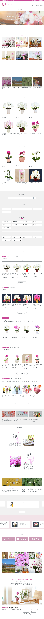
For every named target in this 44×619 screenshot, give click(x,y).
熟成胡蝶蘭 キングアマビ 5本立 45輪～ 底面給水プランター (16, 274)
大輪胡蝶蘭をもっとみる (22, 313)
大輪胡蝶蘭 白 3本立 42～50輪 (34, 182)
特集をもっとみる (22, 66)
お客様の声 (25, 609)
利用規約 (32, 611)
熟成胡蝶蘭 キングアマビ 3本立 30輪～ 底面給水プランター (6, 274)
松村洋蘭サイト (33, 613)
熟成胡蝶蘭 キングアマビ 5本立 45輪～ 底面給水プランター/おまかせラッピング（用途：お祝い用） (8, 524)
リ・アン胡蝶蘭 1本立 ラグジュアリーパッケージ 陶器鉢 (27, 365)
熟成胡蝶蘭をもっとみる (22, 282)
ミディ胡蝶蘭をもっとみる (22, 342)
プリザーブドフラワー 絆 (16, 395)
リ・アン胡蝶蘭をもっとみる (22, 373)
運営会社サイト (26, 613)
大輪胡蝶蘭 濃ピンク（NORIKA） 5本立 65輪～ (37, 305)
